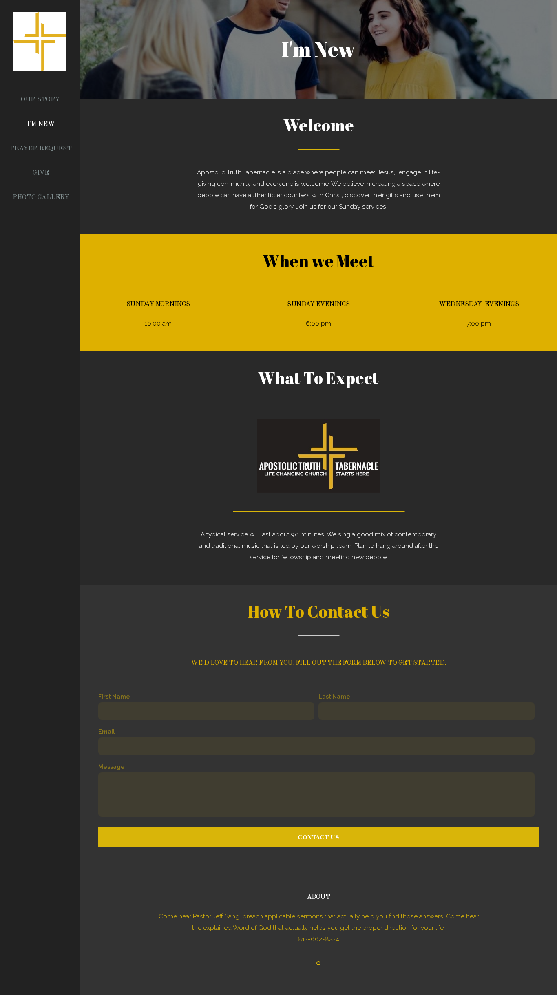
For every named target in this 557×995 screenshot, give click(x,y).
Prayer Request (41, 149)
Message (111, 766)
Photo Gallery (41, 197)
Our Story (40, 100)
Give (41, 173)
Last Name (334, 696)
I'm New (41, 124)
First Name (114, 696)
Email (106, 731)
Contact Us (318, 837)
